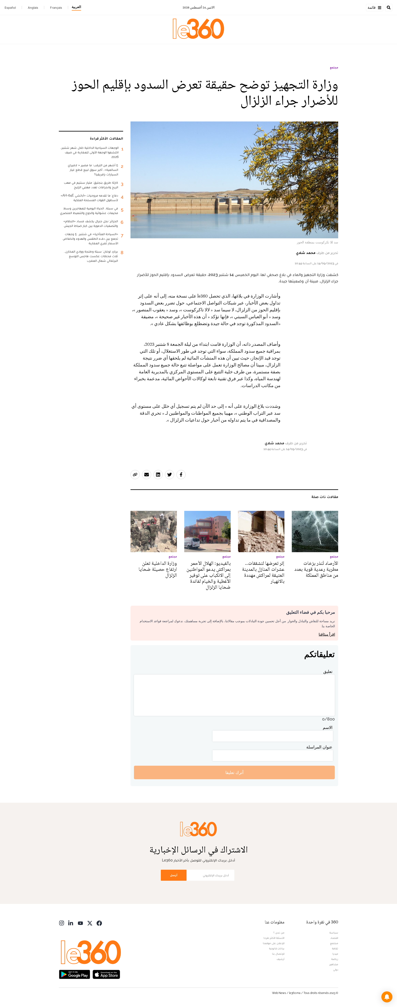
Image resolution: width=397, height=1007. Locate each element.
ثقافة (335, 948)
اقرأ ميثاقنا (327, 634)
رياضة (334, 959)
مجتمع (334, 67)
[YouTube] (80, 923)
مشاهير (333, 964)
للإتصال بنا (278, 953)
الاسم (327, 727)
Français (56, 7)
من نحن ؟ (278, 932)
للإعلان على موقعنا (273, 943)
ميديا (335, 953)
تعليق (327, 671)
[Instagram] (61, 922)
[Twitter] (90, 923)
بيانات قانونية (276, 948)
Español (10, 7)
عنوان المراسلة (319, 747)
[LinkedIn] (71, 923)
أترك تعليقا (234, 772)
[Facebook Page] (99, 923)
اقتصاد (334, 937)
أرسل (173, 875)
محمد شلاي (305, 252)
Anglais (33, 7)
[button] (386, 996)
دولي (335, 969)
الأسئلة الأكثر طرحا (274, 937)
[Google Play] (74, 974)
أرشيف (280, 959)
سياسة (333, 932)
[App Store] (106, 974)
